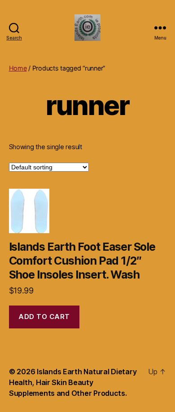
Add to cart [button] (44, 316)
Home (18, 68)
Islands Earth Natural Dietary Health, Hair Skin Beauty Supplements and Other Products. (72, 382)
